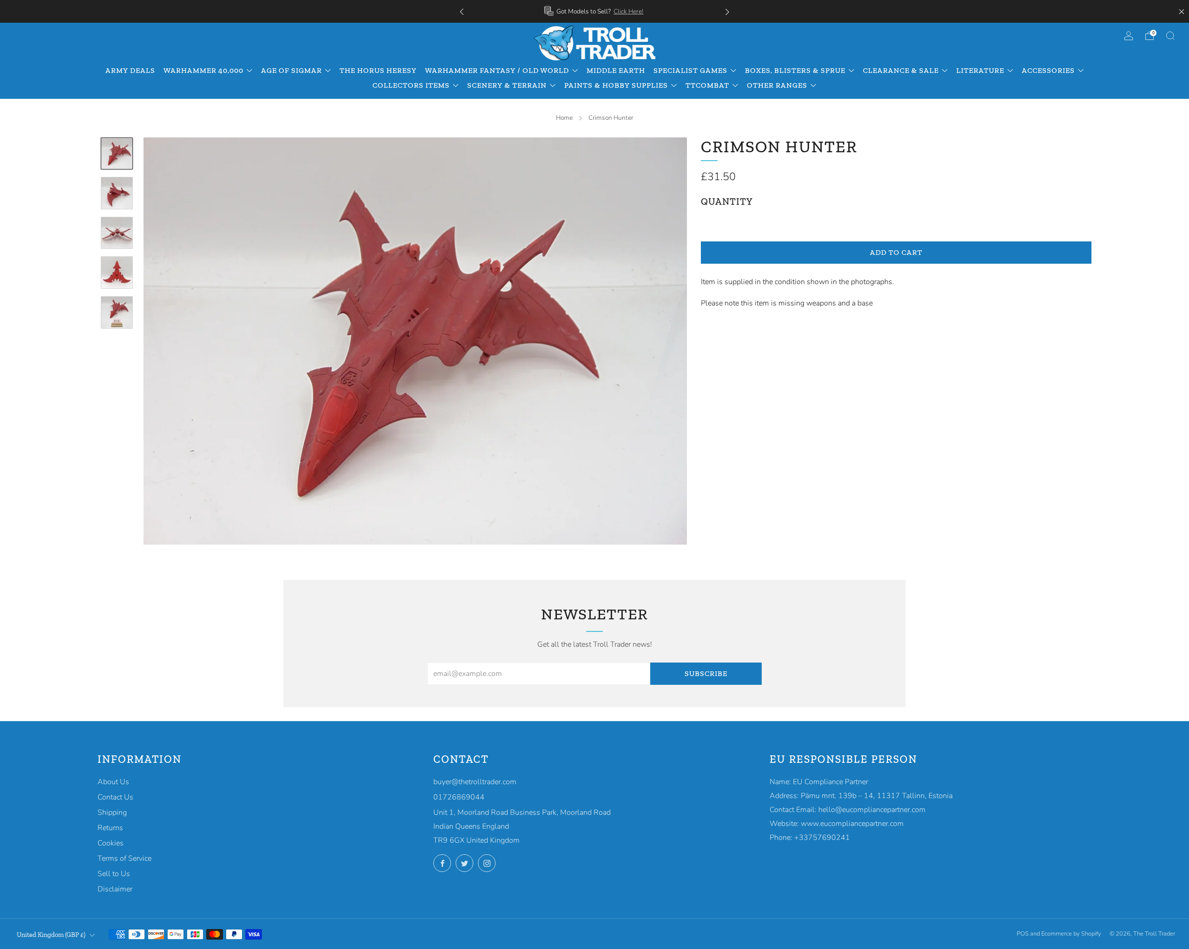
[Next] (727, 11)
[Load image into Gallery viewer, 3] (117, 233)
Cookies (111, 843)
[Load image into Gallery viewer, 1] (117, 153)
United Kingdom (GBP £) (51, 934)
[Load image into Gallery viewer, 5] (117, 312)
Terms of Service (124, 858)
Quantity (727, 201)
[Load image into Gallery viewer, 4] (117, 272)
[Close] (1181, 11)
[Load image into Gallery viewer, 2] (117, 193)
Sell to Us (114, 874)
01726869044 (458, 797)
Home (564, 117)
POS (1023, 934)
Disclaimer (115, 889)
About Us (113, 782)
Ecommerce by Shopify (1071, 934)
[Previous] (462, 11)
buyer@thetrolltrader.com (474, 782)
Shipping (112, 812)
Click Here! (628, 11)
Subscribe (706, 673)
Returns (110, 828)
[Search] (1170, 35)
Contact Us (115, 797)
